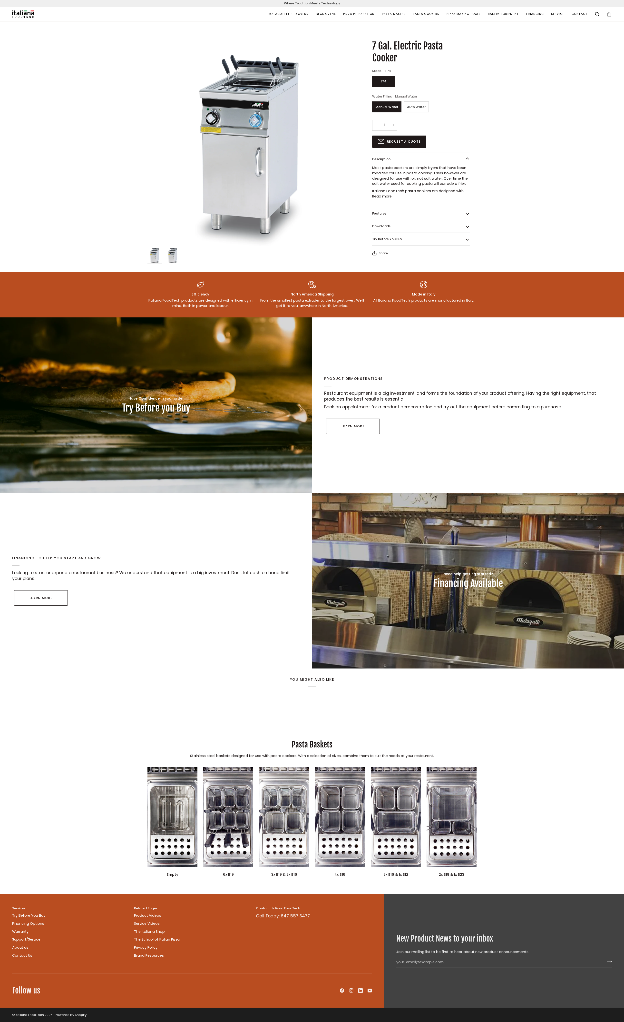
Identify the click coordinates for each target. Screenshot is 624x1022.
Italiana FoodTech (30, 1014)
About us (20, 947)
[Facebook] (342, 990)
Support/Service (26, 939)
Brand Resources (149, 955)
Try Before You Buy (387, 239)
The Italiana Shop (149, 931)
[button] (288, 14)
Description (381, 159)
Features (379, 213)
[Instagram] (351, 990)
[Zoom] (250, 143)
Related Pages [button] (145, 908)
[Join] (608, 961)
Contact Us (22, 955)
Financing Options (28, 923)
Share (383, 253)
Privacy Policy (145, 947)
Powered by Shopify (71, 1014)
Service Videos (147, 923)
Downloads (381, 226)
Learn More (352, 426)
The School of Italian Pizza (157, 939)
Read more (382, 196)
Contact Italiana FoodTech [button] (278, 908)
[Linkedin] (360, 990)
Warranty (20, 931)
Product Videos (147, 915)
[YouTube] (370, 990)
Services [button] (18, 908)
